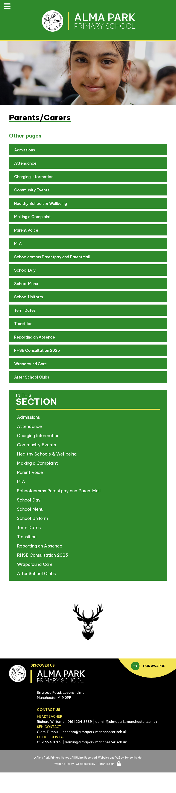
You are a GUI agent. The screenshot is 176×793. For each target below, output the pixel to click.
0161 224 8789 (79, 721)
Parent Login (106, 763)
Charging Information (33, 176)
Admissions (24, 150)
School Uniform (28, 296)
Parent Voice (26, 230)
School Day (25, 270)
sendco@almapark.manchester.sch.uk (95, 732)
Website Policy (64, 763)
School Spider (133, 757)
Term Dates (25, 310)
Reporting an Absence (34, 337)
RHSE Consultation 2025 (37, 350)
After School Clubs (31, 377)
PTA (18, 243)
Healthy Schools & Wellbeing (40, 203)
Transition (23, 323)
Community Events (31, 190)
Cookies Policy (85, 763)
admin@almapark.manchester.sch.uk (126, 721)
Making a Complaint (32, 216)
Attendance (25, 163)
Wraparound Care (30, 363)
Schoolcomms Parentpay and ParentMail (52, 256)
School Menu (26, 283)
